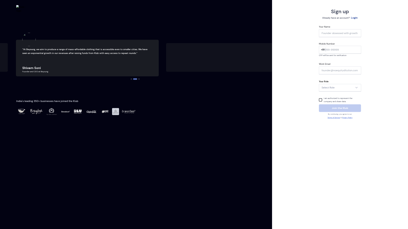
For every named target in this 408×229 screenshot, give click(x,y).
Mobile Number (327, 43)
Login (354, 17)
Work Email (324, 63)
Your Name (324, 26)
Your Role (323, 81)
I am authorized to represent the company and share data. (338, 100)
